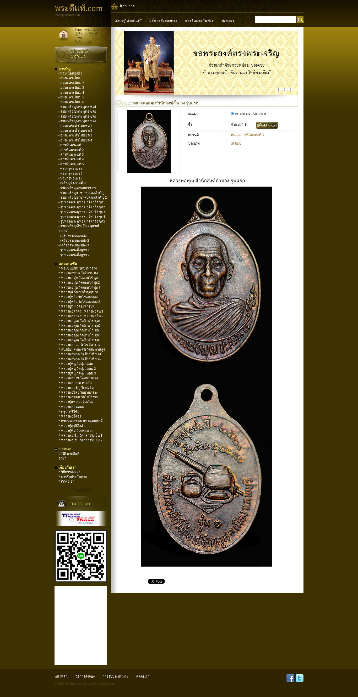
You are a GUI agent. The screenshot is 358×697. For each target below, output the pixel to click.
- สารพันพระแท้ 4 (71, 159)
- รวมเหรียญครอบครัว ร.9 (77, 188)
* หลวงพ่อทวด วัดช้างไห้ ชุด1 (79, 354)
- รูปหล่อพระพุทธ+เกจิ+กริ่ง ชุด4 (81, 217)
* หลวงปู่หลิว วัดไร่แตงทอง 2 (79, 302)
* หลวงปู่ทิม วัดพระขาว (75, 431)
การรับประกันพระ (199, 20)
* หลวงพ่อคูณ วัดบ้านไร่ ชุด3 (79, 330)
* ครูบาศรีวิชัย (68, 412)
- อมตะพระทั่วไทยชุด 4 (75, 140)
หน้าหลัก (61, 676)
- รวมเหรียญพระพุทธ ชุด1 (77, 107)
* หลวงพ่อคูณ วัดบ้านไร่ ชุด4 (79, 335)
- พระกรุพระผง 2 (70, 174)
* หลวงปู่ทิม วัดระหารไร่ (76, 306)
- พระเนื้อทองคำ (70, 73)
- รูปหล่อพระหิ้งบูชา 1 (74, 250)
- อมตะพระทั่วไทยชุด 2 (75, 131)
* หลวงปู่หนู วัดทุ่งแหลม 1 (77, 364)
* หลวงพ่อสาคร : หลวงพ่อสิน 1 (81, 311)
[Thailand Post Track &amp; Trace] (81, 518)
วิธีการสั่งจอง (85, 676)
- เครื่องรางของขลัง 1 (73, 236)
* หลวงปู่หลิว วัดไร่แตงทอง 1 (79, 297)
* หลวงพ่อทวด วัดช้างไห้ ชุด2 (79, 359)
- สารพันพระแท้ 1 (71, 145)
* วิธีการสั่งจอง (69, 472)
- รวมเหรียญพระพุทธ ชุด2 (77, 111)
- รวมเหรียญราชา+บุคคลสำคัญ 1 (82, 193)
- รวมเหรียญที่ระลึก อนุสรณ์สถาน (78, 228)
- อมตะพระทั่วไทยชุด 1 (75, 126)
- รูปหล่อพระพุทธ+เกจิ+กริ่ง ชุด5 (81, 221)
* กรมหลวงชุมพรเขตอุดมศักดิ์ (80, 421)
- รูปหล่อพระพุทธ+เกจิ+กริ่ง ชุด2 (81, 207)
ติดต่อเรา (228, 20)
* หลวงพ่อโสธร (69, 416)
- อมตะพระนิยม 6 (71, 102)
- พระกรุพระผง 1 (70, 169)
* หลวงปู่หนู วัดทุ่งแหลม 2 (77, 369)
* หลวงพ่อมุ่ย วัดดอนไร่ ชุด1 (79, 278)
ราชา (62, 458)
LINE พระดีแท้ (68, 454)
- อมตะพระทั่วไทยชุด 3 (75, 135)
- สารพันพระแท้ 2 (71, 150)
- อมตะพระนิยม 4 (71, 92)
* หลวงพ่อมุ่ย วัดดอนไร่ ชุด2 (79, 282)
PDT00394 (250, 114)
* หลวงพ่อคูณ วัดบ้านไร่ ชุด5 (79, 340)
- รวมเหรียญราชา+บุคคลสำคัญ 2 (82, 197)
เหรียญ (236, 143)
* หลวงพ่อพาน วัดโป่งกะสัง (78, 273)
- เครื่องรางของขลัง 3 (73, 245)
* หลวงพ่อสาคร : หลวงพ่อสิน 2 (81, 316)
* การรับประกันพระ (72, 477)
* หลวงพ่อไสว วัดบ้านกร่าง (77, 392)
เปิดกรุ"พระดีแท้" (128, 20)
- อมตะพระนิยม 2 (71, 83)
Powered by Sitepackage (99, 683)
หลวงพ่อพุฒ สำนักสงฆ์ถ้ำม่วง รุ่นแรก (165, 103)
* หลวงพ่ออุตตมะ (71, 407)
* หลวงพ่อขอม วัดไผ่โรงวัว (78, 397)
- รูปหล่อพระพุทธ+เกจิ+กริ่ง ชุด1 (81, 202)
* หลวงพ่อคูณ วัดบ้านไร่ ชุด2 (79, 326)
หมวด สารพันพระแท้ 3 (247, 135)
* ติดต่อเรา (66, 481)
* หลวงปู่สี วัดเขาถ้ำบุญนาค (78, 292)
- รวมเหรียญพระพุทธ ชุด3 (77, 116)
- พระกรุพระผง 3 (70, 178)
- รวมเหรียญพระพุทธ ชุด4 (77, 121)
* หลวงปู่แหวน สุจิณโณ (75, 402)
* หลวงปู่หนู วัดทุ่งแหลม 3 (77, 373)
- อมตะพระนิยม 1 (71, 78)
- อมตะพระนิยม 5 (71, 97)
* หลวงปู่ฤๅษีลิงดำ (71, 426)
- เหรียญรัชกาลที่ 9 (72, 183)
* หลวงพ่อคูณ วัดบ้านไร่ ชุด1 (79, 321)
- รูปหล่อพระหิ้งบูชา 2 (74, 255)
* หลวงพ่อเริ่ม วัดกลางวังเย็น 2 (80, 440)
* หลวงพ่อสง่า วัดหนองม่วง (78, 378)
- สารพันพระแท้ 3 (71, 154)
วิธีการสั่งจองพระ (163, 20)
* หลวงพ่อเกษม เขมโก (75, 383)
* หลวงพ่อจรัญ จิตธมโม (76, 388)
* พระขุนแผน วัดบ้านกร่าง (77, 268)
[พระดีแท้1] (206, 63)
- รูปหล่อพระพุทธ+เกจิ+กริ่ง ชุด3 (81, 212)
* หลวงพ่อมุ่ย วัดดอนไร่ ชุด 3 (79, 287)
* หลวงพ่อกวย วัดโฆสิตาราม (79, 345)
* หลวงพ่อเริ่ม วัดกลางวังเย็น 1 (80, 435)
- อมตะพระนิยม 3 (71, 87)
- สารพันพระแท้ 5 (71, 164)
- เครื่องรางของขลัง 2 (73, 240)
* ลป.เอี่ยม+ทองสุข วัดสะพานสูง (81, 349)
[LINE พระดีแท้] (81, 581)
